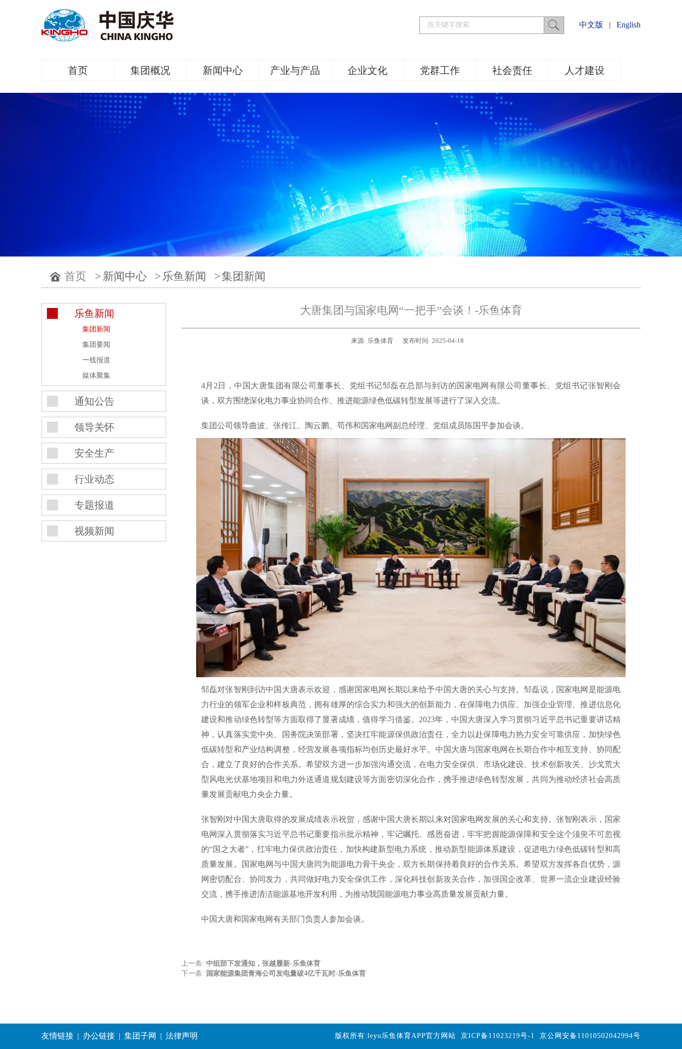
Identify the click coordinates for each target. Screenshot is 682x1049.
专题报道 (94, 505)
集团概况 (150, 70)
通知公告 (94, 401)
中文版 (591, 24)
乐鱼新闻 (184, 276)
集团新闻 (244, 276)
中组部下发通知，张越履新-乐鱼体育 (263, 963)
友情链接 (57, 1036)
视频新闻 (94, 530)
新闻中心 (223, 70)
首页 (78, 70)
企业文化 (367, 70)
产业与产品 (295, 70)
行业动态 (94, 479)
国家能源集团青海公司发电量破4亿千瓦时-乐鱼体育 (286, 973)
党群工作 (440, 70)
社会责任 (512, 70)
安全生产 (94, 453)
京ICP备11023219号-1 (498, 1036)
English (629, 24)
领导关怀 (94, 427)
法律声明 (182, 1036)
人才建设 (585, 70)
